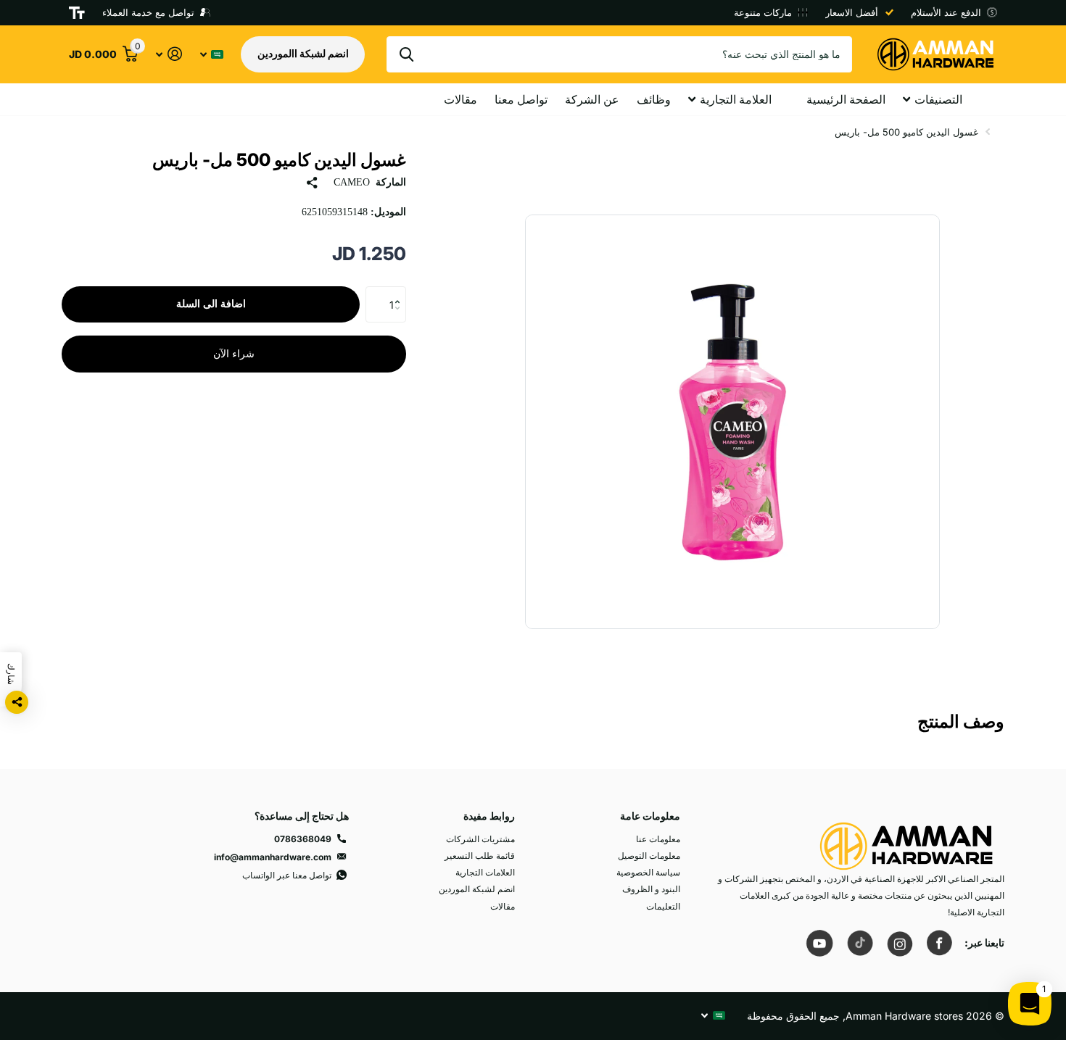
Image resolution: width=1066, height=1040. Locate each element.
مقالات (460, 99)
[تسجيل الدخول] (168, 54)
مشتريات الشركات (480, 838)
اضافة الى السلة (211, 304)
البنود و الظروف (651, 888)
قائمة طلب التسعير (480, 855)
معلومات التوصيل (649, 855)
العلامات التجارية (485, 872)
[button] (400, 291)
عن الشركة (592, 99)
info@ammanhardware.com (272, 857)
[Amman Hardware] (906, 839)
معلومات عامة (650, 816)
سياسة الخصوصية (648, 872)
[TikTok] (859, 943)
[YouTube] (819, 943)
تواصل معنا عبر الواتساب (286, 875)
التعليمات (663, 906)
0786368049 (302, 838)
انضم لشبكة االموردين (303, 53)
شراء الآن (234, 354)
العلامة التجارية (736, 99)
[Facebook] (939, 943)
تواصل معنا (521, 99)
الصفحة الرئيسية (845, 99)
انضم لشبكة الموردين (477, 888)
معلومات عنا (658, 838)
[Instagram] (899, 942)
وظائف (654, 99)
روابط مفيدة (489, 816)
